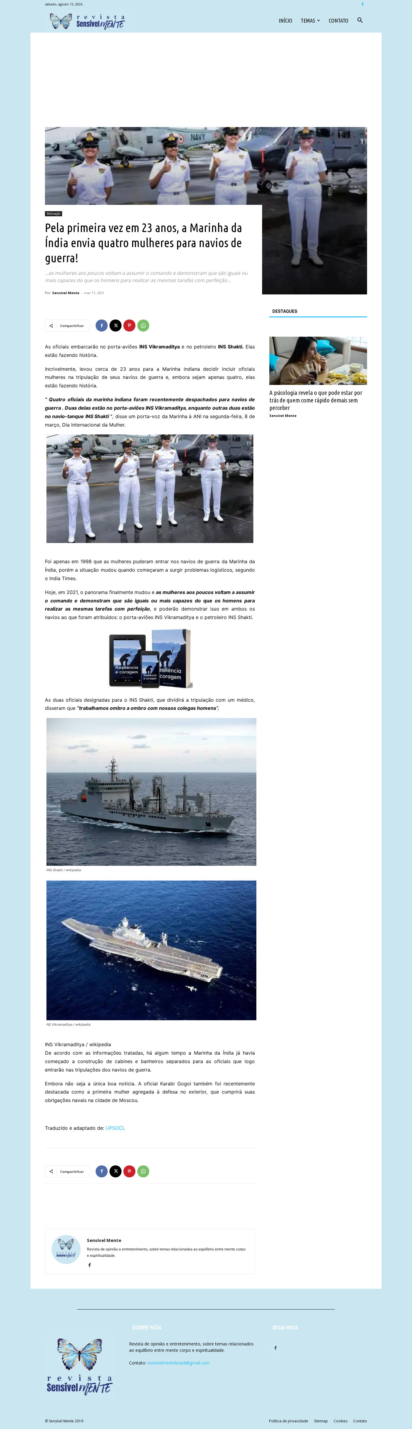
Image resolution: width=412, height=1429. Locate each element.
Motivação (53, 213)
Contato (338, 20)
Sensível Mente (65, 293)
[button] (360, 21)
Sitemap (321, 1421)
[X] (115, 325)
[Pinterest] (129, 325)
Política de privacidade (288, 1421)
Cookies (340, 1421)
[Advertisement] (206, 82)
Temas (308, 20)
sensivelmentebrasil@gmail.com (178, 1363)
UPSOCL (115, 1128)
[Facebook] (362, 4)
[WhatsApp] (143, 325)
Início (285, 20)
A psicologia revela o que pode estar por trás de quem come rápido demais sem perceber (315, 400)
